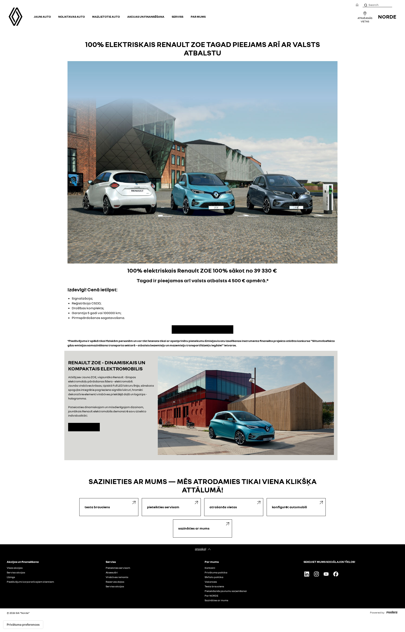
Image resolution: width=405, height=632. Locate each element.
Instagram (316, 574)
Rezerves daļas (115, 582)
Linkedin (307, 574)
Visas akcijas (15, 568)
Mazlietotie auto (106, 16)
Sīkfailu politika (214, 577)
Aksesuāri (112, 572)
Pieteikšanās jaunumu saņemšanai (226, 591)
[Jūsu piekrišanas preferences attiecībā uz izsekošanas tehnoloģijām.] (23, 625)
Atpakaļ (200, 549)
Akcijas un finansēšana (145, 16)
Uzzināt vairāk (84, 427)
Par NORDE (211, 595)
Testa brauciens (214, 586)
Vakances (211, 582)
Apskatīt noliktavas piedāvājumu (202, 329)
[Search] (365, 5)
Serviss (177, 16)
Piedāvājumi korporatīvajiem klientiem (30, 582)
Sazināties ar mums (216, 600)
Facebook (336, 574)
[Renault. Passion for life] (15, 17)
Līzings (11, 577)
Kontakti (210, 568)
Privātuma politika (216, 572)
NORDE (387, 16)
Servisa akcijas (16, 572)
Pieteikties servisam (118, 568)
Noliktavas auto (71, 16)
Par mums (198, 16)
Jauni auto (42, 16)
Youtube (326, 574)
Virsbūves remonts (117, 577)
